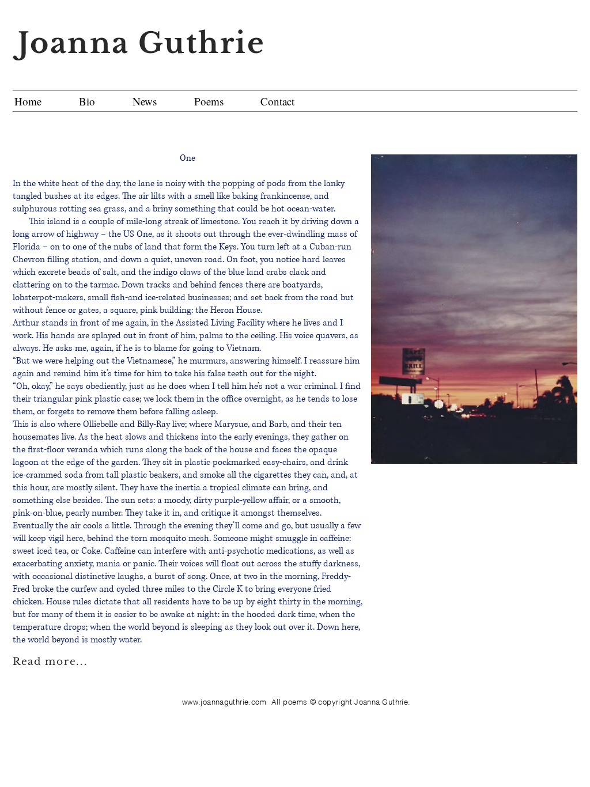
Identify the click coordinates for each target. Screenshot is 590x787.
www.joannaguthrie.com (224, 701)
